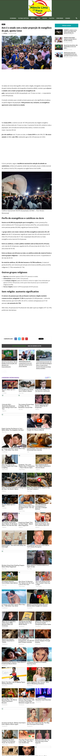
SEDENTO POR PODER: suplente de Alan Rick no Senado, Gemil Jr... (70, 39)
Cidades (67, 18)
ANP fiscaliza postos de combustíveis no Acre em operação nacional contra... (71, 54)
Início (33, 18)
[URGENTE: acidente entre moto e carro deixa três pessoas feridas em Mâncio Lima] (59, 32)
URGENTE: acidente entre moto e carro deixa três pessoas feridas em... (70, 31)
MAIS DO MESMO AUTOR (34, 346)
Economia (13, 18)
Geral (38, 18)
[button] (76, 18)
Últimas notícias (23, 18)
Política (51, 18)
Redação (5, 33)
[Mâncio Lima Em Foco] (40, 8)
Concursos (59, 18)
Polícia (44, 18)
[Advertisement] (27, 78)
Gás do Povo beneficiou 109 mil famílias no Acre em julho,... (70, 46)
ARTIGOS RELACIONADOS (19, 346)
